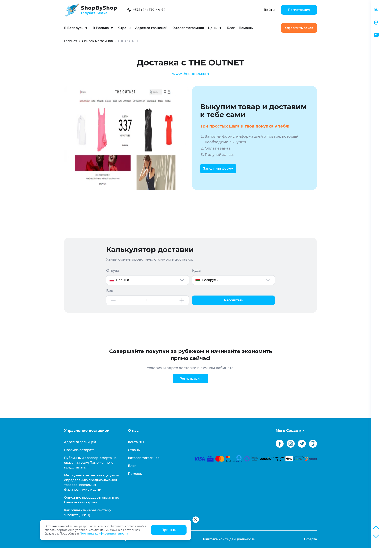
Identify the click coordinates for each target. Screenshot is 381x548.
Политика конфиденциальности (104, 533)
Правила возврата (79, 450)
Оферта (310, 539)
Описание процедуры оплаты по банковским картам (91, 500)
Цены (212, 28)
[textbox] (147, 280)
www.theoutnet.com (190, 74)
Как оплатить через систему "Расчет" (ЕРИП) (87, 512)
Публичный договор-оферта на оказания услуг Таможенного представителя (90, 462)
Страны (124, 28)
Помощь (246, 28)
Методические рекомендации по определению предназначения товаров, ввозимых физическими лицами (92, 482)
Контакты (136, 442)
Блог (231, 28)
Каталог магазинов (187, 28)
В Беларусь (73, 28)
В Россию (101, 28)
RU (376, 10)
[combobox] (147, 280)
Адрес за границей (151, 28)
